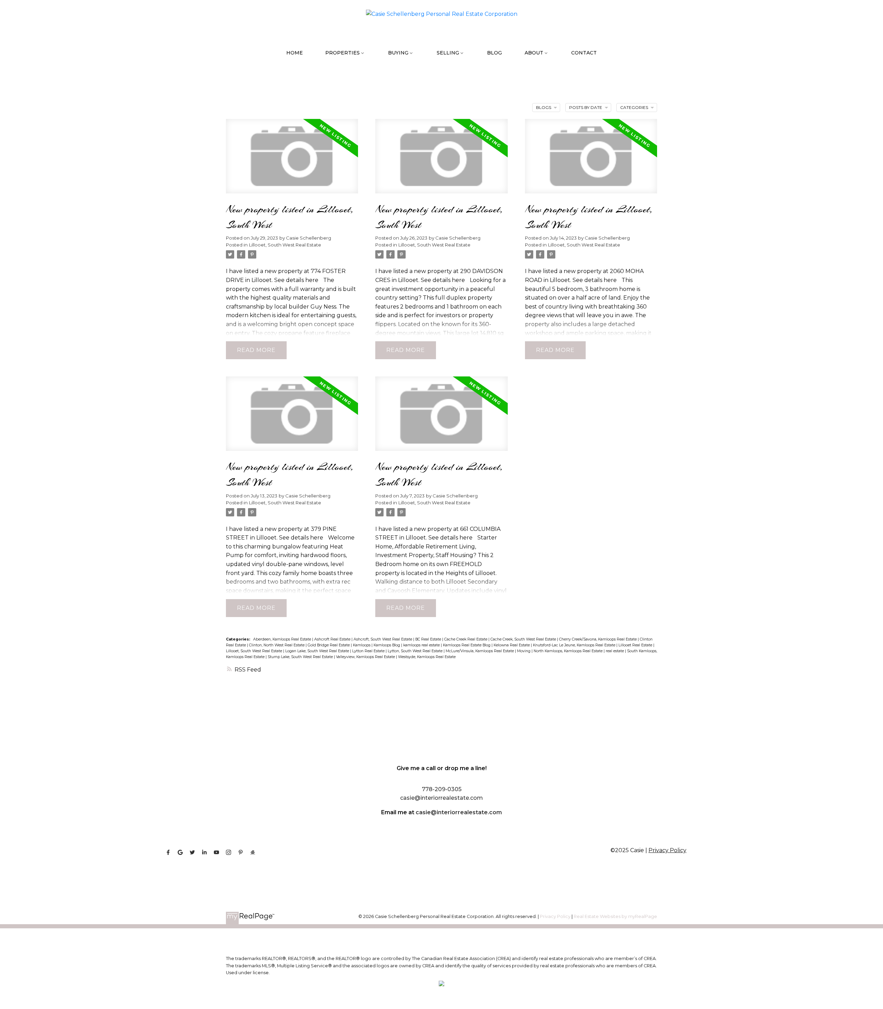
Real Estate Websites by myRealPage (615, 916)
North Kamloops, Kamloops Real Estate (569, 651)
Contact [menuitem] (584, 53)
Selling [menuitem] (448, 53)
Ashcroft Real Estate (332, 639)
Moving (524, 651)
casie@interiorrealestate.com (459, 812)
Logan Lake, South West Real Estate (317, 651)
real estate (615, 651)
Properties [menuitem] (342, 53)
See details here (296, 280)
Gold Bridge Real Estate (329, 645)
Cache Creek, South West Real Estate (523, 639)
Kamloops (362, 645)
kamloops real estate (422, 645)
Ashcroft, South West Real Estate (383, 639)
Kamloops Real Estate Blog (467, 645)
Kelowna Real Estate (512, 645)
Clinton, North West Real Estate (277, 645)
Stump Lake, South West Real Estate (301, 657)
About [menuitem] (534, 53)
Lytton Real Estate (369, 651)
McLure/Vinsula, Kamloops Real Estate (480, 651)
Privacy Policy (667, 850)
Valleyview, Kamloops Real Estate (366, 657)
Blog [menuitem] (494, 53)
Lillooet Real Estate (635, 645)
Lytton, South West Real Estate (416, 651)
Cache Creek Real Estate (466, 639)
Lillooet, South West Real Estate (285, 245)
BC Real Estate (428, 639)
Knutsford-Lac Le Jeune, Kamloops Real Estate (574, 645)
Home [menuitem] (294, 53)
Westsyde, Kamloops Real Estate (427, 657)
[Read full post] (292, 160)
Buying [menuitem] (398, 53)
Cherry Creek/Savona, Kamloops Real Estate (598, 639)
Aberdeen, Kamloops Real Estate (282, 639)
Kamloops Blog (387, 645)
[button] (168, 852)
